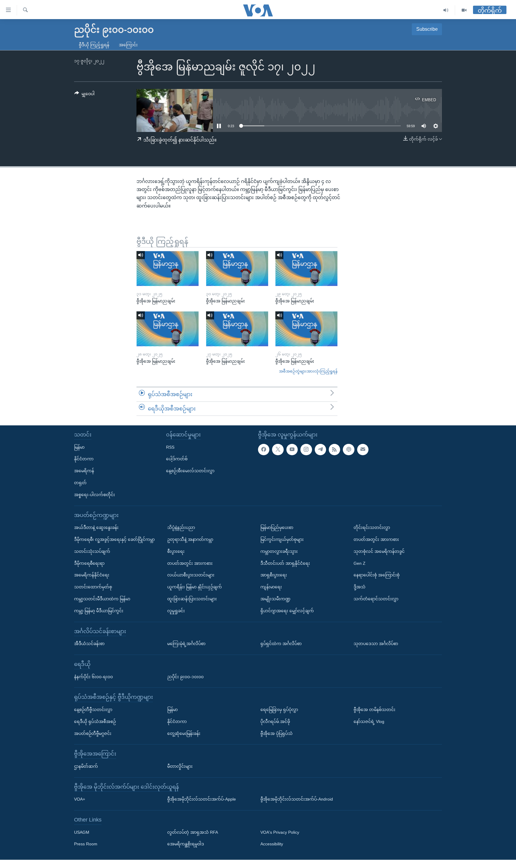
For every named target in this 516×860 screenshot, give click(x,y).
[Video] (464, 10)
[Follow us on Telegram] (320, 449)
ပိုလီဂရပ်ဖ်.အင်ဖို (275, 721)
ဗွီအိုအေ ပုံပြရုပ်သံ (276, 733)
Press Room (85, 844)
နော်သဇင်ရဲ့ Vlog (369, 721)
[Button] (84, 95)
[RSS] (334, 449)
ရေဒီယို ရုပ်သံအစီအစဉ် (95, 721)
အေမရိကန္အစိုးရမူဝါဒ (185, 844)
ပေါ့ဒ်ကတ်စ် (177, 459)
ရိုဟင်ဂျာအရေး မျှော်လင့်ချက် (287, 610)
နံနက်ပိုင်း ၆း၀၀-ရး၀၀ (93, 676)
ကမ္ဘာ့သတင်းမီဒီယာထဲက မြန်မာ (102, 598)
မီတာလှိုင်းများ (180, 766)
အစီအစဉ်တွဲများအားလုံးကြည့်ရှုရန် (308, 371)
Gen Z (360, 563)
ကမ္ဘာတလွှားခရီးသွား (279, 551)
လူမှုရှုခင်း (176, 610)
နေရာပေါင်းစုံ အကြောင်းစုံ (377, 575)
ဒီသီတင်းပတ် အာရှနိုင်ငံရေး (285, 563)
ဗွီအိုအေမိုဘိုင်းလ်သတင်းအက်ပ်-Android (296, 799)
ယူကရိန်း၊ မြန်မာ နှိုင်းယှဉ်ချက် (194, 587)
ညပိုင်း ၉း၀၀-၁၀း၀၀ (185, 676)
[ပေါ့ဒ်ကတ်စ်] (348, 449)
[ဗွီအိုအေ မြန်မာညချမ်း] (167, 268)
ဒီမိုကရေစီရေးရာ (89, 563)
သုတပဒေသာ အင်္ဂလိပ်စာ (376, 643)
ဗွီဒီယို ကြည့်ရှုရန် (94, 44)
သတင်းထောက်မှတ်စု (93, 587)
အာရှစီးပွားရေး (273, 575)
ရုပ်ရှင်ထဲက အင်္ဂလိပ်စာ (281, 643)
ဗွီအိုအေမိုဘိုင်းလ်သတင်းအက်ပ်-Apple (201, 799)
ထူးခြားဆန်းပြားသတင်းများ (192, 598)
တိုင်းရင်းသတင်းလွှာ (372, 527)
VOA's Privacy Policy (279, 832)
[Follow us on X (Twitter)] (277, 449)
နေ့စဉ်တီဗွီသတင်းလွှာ (93, 709)
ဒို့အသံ (360, 587)
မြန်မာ (79, 447)
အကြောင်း (128, 44)
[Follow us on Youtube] (292, 449)
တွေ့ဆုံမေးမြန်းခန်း (183, 733)
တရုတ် (80, 482)
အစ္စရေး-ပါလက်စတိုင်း (94, 494)
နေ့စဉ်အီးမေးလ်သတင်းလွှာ (190, 471)
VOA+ (79, 799)
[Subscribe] (362, 449)
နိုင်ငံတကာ (83, 459)
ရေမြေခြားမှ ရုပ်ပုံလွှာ (279, 709)
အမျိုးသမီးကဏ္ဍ (275, 598)
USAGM (81, 832)
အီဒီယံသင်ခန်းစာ (89, 643)
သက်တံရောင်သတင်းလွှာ (376, 598)
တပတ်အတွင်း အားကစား (190, 563)
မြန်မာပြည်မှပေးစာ (276, 527)
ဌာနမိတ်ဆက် (86, 766)
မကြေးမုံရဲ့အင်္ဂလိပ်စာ (186, 643)
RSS (170, 447)
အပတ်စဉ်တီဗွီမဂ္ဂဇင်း (92, 733)
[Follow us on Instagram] (306, 449)
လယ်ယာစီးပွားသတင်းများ (190, 575)
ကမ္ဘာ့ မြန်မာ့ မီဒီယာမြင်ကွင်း (98, 610)
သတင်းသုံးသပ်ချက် (92, 551)
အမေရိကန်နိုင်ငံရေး (91, 575)
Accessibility (271, 844)
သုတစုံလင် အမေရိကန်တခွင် (379, 551)
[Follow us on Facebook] (263, 449)
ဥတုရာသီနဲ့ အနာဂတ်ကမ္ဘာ (190, 539)
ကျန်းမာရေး (271, 587)
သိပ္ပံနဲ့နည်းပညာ (181, 527)
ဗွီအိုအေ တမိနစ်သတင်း (374, 709)
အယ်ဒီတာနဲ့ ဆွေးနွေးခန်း (96, 527)
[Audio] (446, 10)
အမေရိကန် (84, 471)
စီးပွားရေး (176, 551)
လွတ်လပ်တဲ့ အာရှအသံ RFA (192, 832)
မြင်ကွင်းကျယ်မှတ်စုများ (282, 539)
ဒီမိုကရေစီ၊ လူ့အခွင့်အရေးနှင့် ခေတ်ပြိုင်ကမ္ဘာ (114, 539)
